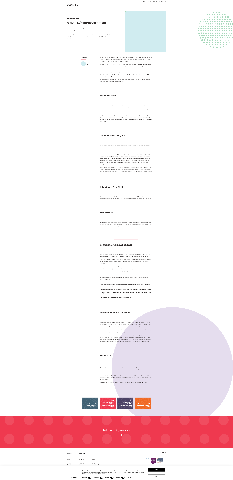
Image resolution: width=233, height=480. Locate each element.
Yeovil (80, 466)
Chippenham (81, 463)
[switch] (101, 478)
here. (130, 297)
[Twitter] (160, 452)
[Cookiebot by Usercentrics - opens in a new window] (74, 478)
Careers (157, 5)
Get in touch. (144, 382)
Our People (154, 1)
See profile (89, 64)
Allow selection (156, 472)
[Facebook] (162, 452)
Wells (80, 464)
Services (142, 5)
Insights (146, 5)
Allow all (156, 469)
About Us (152, 5)
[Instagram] (165, 452)
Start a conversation (116, 435)
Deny (156, 476)
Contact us (163, 5)
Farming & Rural (70, 466)
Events (144, 1)
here (72, 38)
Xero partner (94, 463)
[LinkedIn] (163, 452)
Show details (129, 477)
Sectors (136, 5)
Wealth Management (71, 464)
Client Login (161, 1)
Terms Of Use (94, 461)
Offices (149, 1)
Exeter (80, 461)
